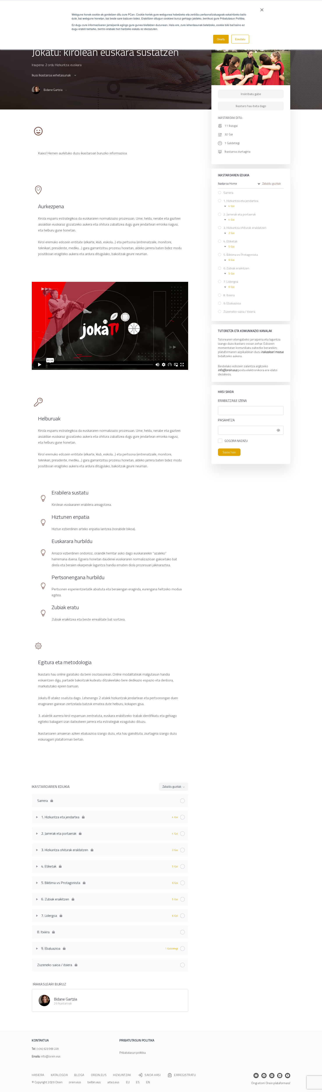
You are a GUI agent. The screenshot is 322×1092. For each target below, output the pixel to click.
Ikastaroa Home (227, 183)
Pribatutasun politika (132, 1052)
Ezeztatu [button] (240, 39)
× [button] (261, 8)
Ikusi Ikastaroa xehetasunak (51, 75)
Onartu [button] (221, 39)
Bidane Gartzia (65, 999)
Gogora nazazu (236, 440)
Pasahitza (226, 420)
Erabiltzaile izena (232, 400)
